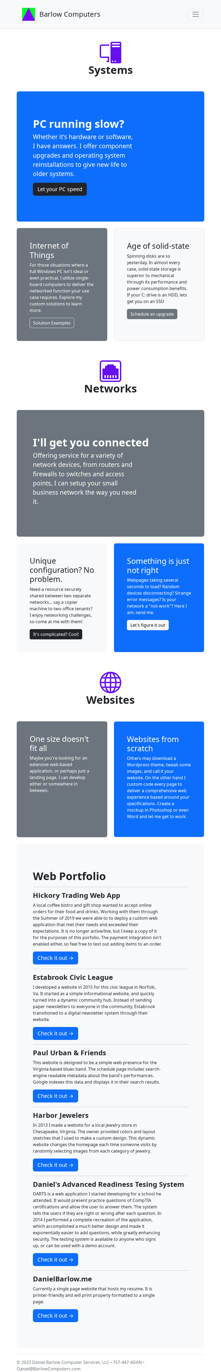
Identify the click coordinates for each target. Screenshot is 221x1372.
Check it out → (55, 957)
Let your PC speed (59, 189)
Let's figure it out (147, 625)
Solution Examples (52, 323)
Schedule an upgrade (152, 314)
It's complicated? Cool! (56, 634)
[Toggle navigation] (195, 14)
